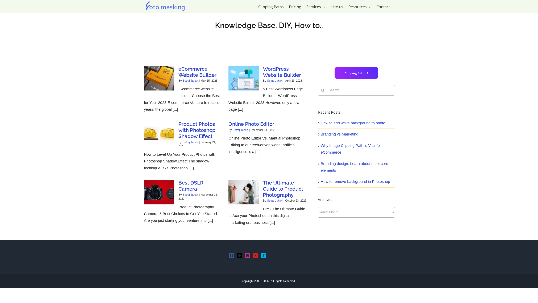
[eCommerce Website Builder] (159, 78)
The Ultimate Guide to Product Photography (283, 189)
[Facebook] (231, 255)
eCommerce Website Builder (197, 72)
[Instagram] (247, 255)
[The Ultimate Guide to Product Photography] (243, 192)
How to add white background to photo (353, 123)
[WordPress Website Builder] (243, 78)
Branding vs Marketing (339, 134)
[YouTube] (255, 255)
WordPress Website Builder (282, 72)
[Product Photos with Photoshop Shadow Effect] (159, 133)
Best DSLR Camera (190, 186)
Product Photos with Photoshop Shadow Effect (196, 130)
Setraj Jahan (190, 80)
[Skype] (263, 255)
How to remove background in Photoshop (355, 181)
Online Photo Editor (251, 124)
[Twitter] (239, 255)
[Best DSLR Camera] (159, 192)
